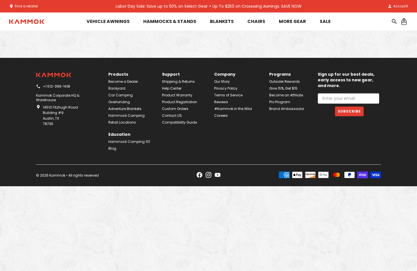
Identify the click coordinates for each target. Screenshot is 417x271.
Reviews (221, 101)
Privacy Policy (225, 88)
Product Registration (179, 101)
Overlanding (119, 101)
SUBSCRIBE (349, 111)
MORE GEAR (292, 21)
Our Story (222, 81)
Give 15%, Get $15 (283, 88)
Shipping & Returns (178, 81)
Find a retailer (26, 6)
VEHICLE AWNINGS (108, 21)
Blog (112, 148)
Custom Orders (175, 108)
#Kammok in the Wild (233, 108)
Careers (221, 115)
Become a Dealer (123, 81)
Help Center (172, 88)
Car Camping (120, 95)
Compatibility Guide (179, 122)
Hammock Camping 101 (129, 141)
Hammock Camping (126, 115)
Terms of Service (228, 95)
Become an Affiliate (286, 95)
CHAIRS (256, 21)
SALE (325, 21)
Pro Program (279, 101)
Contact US (172, 115)
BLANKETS (222, 21)
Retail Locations (122, 122)
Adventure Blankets (125, 108)
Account (400, 6)
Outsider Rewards (284, 81)
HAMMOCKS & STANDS (169, 21)
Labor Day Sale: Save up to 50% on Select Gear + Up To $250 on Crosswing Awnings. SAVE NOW (209, 6)
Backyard (116, 88)
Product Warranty (177, 95)
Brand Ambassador (286, 108)
